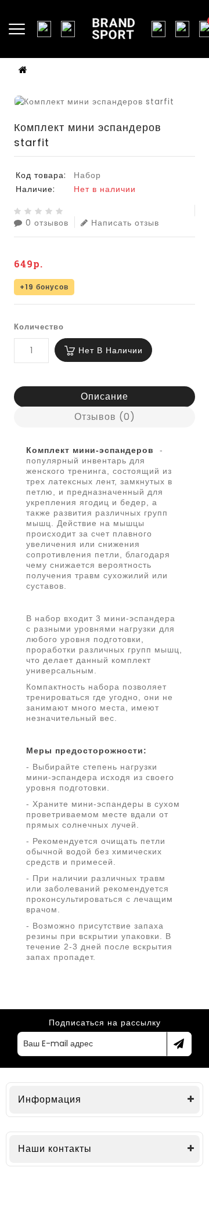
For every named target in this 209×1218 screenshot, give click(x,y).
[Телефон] (67, 29)
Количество (39, 326)
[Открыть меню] (17, 29)
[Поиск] (44, 29)
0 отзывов (47, 222)
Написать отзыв (125, 222)
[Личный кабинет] (182, 29)
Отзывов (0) (104, 416)
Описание (104, 396)
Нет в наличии (110, 350)
